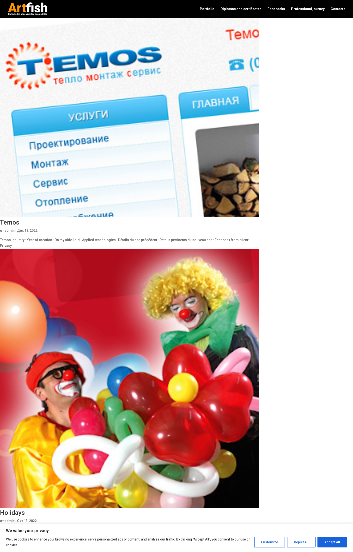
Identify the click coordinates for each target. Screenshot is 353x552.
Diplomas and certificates (241, 9)
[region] (176, 537)
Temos (9, 222)
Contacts (338, 9)
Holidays (12, 512)
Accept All (332, 542)
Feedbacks (276, 9)
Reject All (301, 542)
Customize (269, 542)
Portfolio (207, 9)
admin (10, 230)
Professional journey (308, 9)
